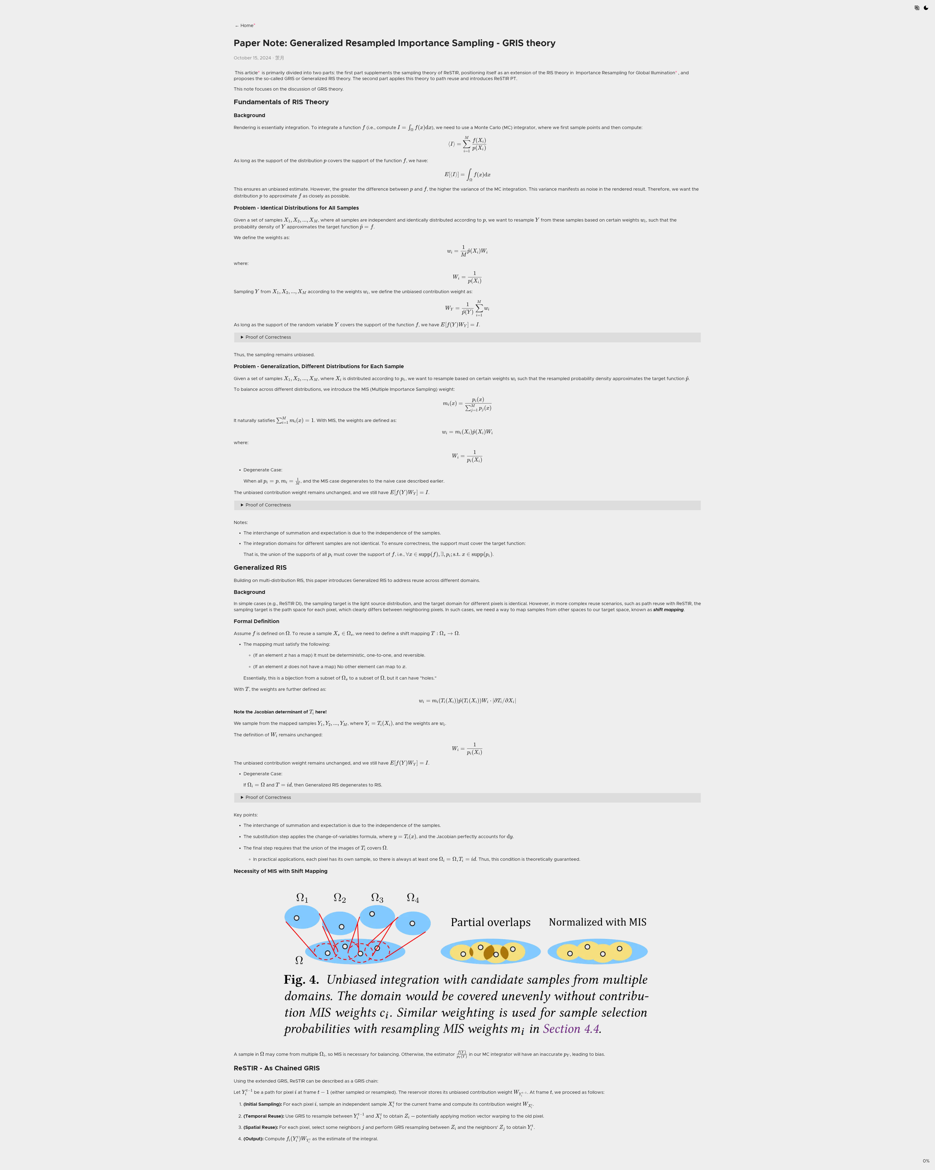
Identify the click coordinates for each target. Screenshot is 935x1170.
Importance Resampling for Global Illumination (625, 73)
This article (246, 73)
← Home (244, 25)
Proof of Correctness (268, 337)
